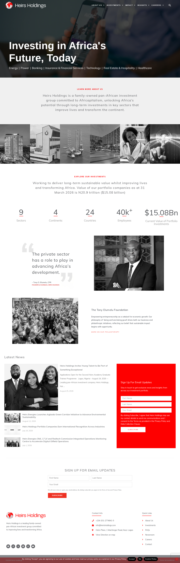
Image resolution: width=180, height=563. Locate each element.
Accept (132, 559)
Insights (142, 5)
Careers (156, 5)
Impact (129, 5)
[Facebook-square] (8, 546)
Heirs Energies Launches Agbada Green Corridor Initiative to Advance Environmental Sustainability (64, 415)
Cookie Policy (150, 559)
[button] (170, 5)
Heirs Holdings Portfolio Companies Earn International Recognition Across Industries (63, 426)
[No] (176, 559)
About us (97, 5)
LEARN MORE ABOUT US (90, 89)
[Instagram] (13, 546)
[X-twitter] (18, 546)
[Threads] (28, 546)
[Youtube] (33, 546)
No (140, 559)
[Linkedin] (23, 546)
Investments (114, 5)
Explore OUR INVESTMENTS (90, 177)
